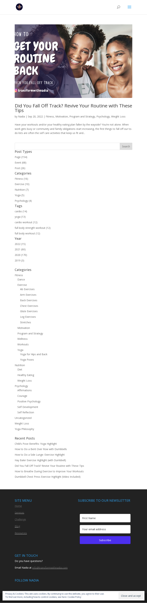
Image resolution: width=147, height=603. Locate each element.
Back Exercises (28, 300)
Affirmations (24, 390)
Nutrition (20, 365)
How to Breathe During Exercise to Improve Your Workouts (49, 471)
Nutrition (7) (22, 189)
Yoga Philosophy (24, 429)
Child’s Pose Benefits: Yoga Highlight (36, 443)
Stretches (25, 322)
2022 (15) (20, 244)
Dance (21, 279)
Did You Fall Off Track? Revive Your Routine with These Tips (73, 107)
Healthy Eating (25, 375)
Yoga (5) (19, 195)
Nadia (21, 116)
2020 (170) (21, 255)
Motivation (61, 116)
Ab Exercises (27, 289)
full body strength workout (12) (33, 228)
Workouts (23, 344)
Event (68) (20, 162)
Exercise (22, 285)
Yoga (20, 350)
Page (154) (21, 157)
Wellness (22, 338)
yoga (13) (20, 216)
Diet (19, 369)
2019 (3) (19, 260)
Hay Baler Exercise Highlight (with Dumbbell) (40, 460)
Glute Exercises (29, 311)
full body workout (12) (27, 233)
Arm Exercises (28, 294)
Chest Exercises (29, 306)
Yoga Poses (27, 359)
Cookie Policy (74, 597)
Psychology (103, 116)
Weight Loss (118, 116)
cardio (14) (21, 211)
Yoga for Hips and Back (33, 354)
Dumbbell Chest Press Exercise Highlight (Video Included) (47, 476)
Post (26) (20, 168)
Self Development (27, 407)
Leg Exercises (28, 316)
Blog (17, 526)
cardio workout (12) (26, 222)
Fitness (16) (21, 178)
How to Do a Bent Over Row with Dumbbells (41, 449)
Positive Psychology (29, 401)
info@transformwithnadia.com (50, 567)
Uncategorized (23, 418)
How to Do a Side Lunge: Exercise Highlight (40, 454)
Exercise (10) (22, 184)
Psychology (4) (23, 200)
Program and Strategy (82, 116)
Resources (21, 533)
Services (19, 512)
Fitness (50, 116)
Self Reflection (25, 412)
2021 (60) (20, 249)
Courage (22, 396)
